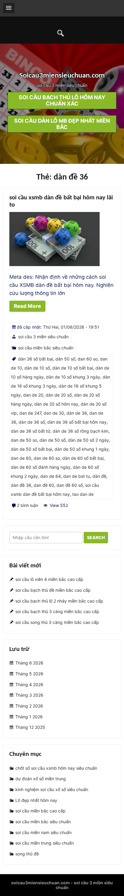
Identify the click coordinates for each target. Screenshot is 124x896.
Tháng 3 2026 (29, 695)
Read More (27, 306)
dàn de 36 (77, 413)
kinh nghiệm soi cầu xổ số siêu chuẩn (51, 789)
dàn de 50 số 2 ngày (88, 440)
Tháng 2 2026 (29, 705)
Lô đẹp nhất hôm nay (36, 800)
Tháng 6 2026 (29, 662)
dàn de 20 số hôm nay (56, 404)
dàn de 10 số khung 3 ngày (73, 376)
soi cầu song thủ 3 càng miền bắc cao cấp (57, 622)
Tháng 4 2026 (29, 684)
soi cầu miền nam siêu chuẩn (43, 832)
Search (96, 537)
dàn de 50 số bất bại (31, 449)
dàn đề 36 (21, 485)
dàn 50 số (65, 358)
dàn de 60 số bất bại (83, 458)
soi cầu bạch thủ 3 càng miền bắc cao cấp (57, 611)
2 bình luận (27, 505)
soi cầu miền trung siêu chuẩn (44, 843)
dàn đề (99, 476)
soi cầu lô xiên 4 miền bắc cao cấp (49, 579)
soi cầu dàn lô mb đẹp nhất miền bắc (62, 124)
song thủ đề (27, 853)
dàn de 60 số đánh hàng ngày (40, 467)
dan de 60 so (47, 458)
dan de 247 (30, 413)
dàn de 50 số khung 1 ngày (81, 449)
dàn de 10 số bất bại (72, 367)
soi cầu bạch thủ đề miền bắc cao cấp (53, 590)
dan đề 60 (44, 485)
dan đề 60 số (70, 485)
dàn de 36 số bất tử (30, 431)
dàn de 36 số (32, 422)
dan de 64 (50, 476)
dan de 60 (21, 458)
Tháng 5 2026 (29, 673)
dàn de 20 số (59, 394)
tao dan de (83, 494)
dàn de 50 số (52, 440)
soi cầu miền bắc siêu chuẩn (45, 347)
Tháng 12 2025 (30, 727)
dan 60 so (88, 358)
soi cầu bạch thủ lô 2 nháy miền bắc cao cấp (59, 600)
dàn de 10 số (37, 367)
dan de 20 (33, 394)
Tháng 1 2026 (29, 716)
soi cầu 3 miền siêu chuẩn (43, 336)
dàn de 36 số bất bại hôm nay (77, 422)
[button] (8, 8)
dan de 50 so (24, 440)
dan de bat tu (76, 476)
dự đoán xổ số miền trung (40, 778)
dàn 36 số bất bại (35, 358)
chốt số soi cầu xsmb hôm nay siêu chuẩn (56, 768)
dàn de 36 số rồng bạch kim (80, 431)
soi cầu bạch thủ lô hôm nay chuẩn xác (62, 100)
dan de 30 (54, 413)
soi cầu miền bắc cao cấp (40, 810)
